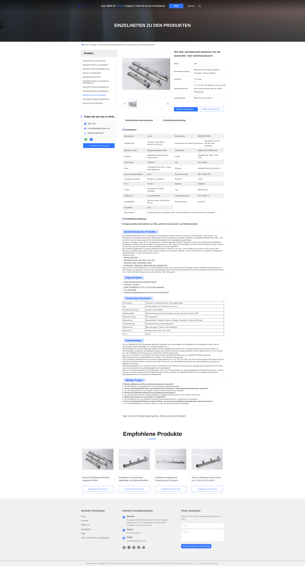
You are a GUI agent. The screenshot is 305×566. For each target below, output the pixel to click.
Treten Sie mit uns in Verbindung (150, 6)
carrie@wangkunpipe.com (99, 128)
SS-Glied (131, 416)
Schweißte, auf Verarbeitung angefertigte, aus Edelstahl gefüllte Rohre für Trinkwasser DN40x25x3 (133, 479)
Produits (120, 6)
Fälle (83, 534)
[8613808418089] (143, 548)
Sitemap (101, 563)
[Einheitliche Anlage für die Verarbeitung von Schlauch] (170, 459)
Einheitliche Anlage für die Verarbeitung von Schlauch (166, 479)
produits (84, 521)
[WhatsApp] (86, 139)
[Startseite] (84, 6)
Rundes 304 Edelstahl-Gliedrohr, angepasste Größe (96, 479)
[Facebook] (133, 548)
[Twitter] (129, 548)
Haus (103, 6)
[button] (85, 465)
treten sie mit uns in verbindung (196, 546)
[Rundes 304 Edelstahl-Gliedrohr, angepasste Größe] (97, 459)
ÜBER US (111, 6)
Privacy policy (91, 563)
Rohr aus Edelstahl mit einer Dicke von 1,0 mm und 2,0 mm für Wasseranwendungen (206, 479)
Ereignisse (130, 6)
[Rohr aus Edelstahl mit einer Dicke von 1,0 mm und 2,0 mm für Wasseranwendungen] (207, 459)
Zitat (176, 6)
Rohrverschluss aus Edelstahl (172, 416)
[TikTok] (138, 548)
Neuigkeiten (86, 529)
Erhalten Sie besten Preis (187, 109)
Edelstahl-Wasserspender (147, 416)
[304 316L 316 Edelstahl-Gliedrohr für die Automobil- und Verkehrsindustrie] (146, 74)
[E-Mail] (91, 139)
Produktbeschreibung (174, 120)
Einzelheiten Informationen (139, 120)
